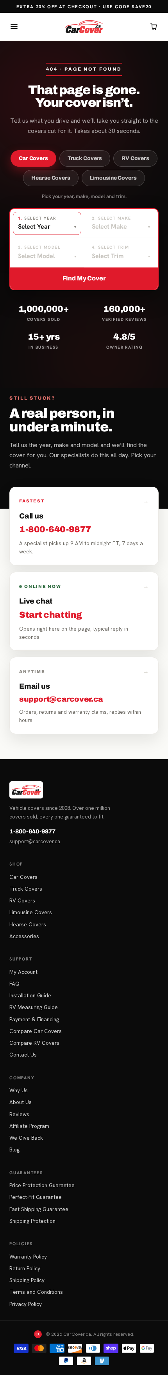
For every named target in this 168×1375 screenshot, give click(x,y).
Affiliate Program (29, 1125)
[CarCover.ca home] (84, 27)
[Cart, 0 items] (154, 27)
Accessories (24, 936)
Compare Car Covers (35, 1031)
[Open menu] (14, 27)
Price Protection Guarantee (42, 1185)
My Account (23, 971)
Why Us (18, 1090)
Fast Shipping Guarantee (38, 1209)
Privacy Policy (25, 1304)
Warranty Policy (28, 1256)
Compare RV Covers (34, 1042)
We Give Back (26, 1137)
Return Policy (24, 1268)
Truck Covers (85, 158)
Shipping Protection (32, 1220)
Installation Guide (30, 995)
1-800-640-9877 (32, 831)
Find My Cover (84, 278)
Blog (14, 1149)
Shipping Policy (27, 1280)
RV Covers (135, 158)
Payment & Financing (34, 1019)
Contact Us (23, 1054)
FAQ (14, 983)
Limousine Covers (113, 178)
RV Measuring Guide (33, 1007)
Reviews (19, 1114)
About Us (20, 1102)
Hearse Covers (50, 178)
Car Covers (33, 158)
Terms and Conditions (36, 1291)
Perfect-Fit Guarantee (35, 1196)
